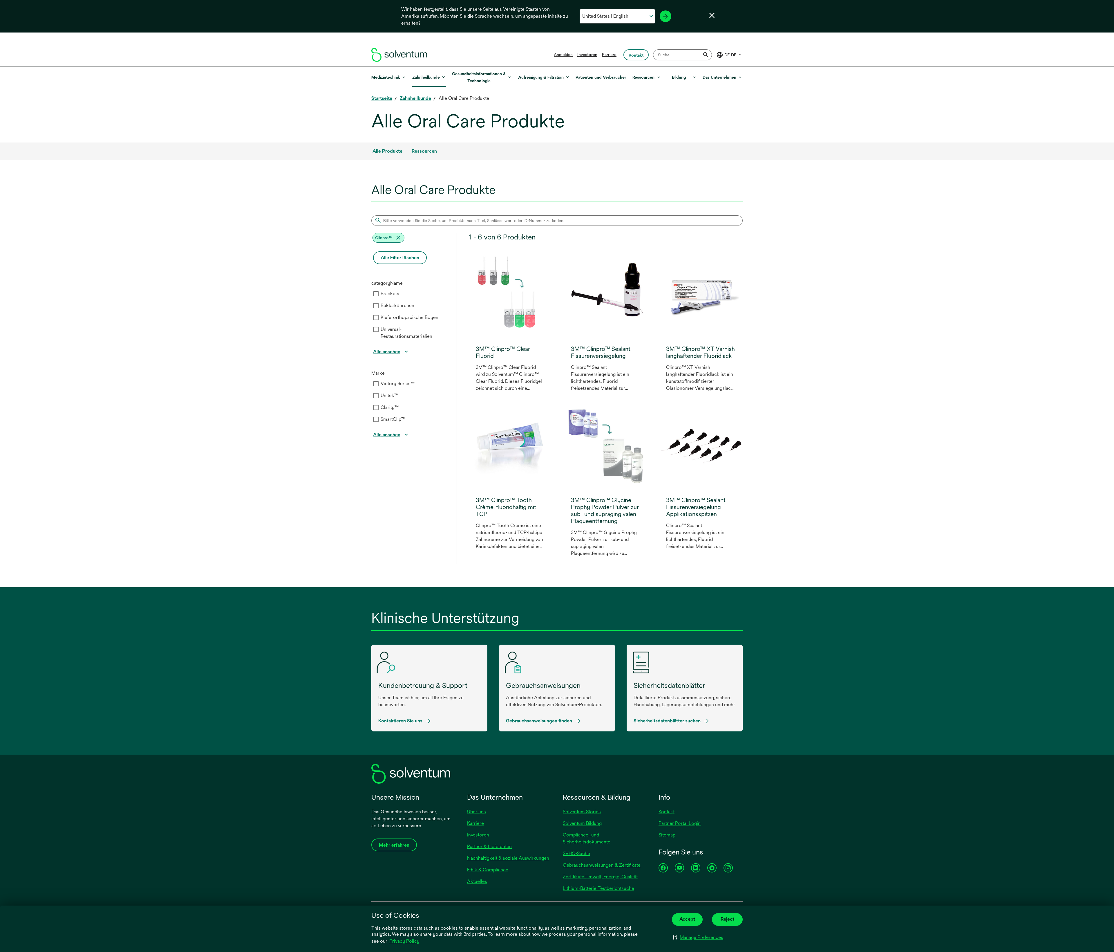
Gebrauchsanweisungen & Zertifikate (602, 865)
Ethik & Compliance (487, 869)
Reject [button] (727, 919)
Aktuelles (477, 881)
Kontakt (666, 811)
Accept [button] (687, 919)
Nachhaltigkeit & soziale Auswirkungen (508, 858)
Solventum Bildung (582, 823)
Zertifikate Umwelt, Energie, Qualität (600, 876)
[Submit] (706, 55)
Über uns (476, 811)
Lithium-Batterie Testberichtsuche (598, 888)
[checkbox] (375, 293)
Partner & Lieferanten (489, 846)
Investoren (587, 54)
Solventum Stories (582, 811)
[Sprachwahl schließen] (712, 15)
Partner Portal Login (680, 823)
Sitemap (667, 835)
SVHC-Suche (576, 853)
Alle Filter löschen (400, 257)
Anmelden (563, 54)
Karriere (609, 54)
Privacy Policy (404, 941)
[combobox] (682, 55)
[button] (698, 937)
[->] (665, 16)
